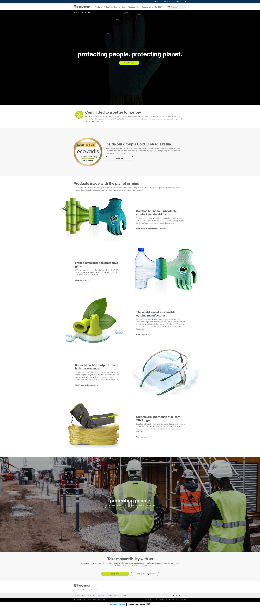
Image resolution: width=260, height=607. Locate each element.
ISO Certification (91, 595)
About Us (76, 590)
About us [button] (131, 7)
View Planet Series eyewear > (86, 385)
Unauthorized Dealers (79, 595)
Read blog (119, 158)
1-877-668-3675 (176, 1)
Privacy (118, 595)
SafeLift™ (158, 7)
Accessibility (111, 595)
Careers (165, 1)
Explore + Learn (120, 7)
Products (98, 7)
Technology (108, 7)
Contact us (156, 1)
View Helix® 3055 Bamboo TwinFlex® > (151, 229)
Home (75, 12)
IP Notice (104, 595)
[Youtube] (173, 595)
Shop (139, 7)
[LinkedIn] (179, 595)
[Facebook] (176, 595)
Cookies (124, 595)
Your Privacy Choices (136, 604)
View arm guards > (143, 437)
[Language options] (185, 1)
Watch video (129, 63)
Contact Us (94, 590)
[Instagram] (182, 595)
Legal (98, 595)
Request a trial (147, 7)
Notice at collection (117, 604)
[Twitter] (185, 595)
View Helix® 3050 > (82, 280)
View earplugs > (142, 335)
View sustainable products (145, 574)
